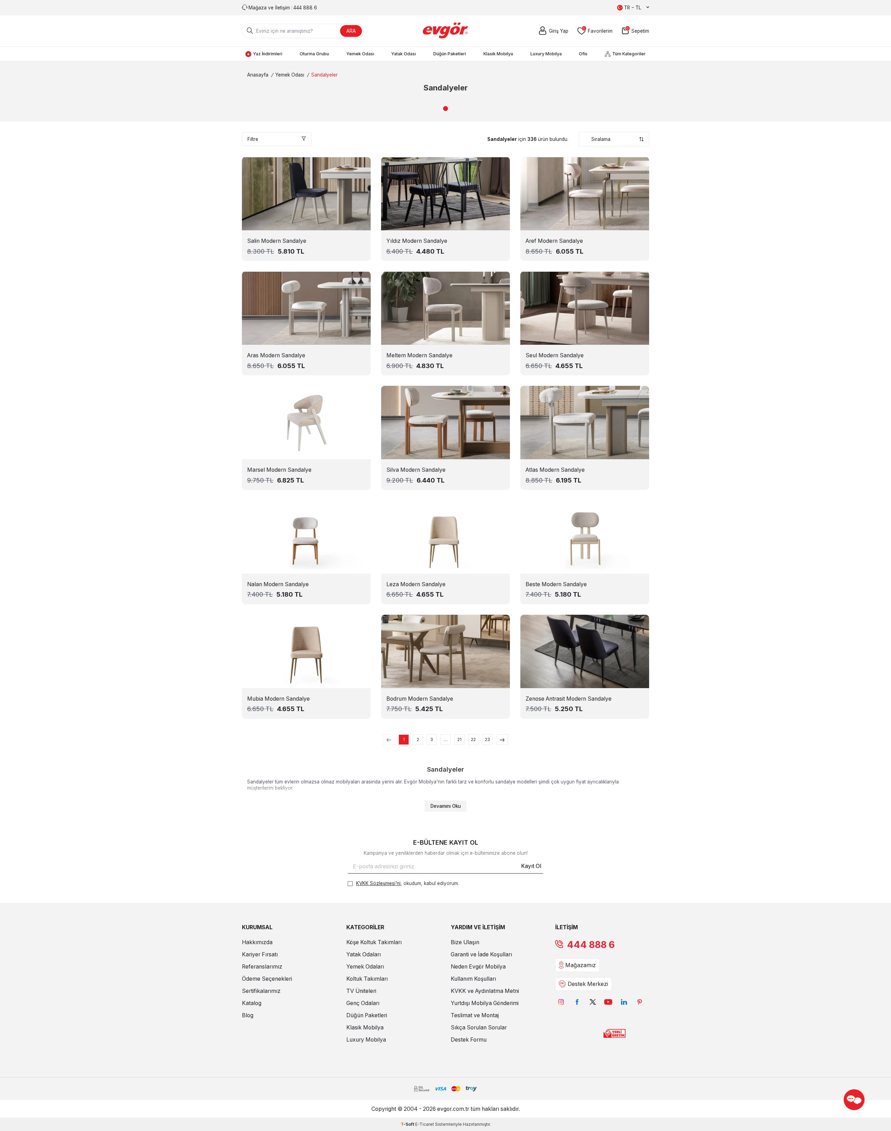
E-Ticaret (424, 1124)
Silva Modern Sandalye (416, 470)
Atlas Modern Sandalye (555, 470)
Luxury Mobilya (546, 53)
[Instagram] (561, 1002)
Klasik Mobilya (498, 53)
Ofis (583, 53)
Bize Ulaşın (465, 942)
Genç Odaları (362, 1003)
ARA (351, 31)
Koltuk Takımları (367, 978)
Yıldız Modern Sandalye (416, 241)
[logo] (446, 31)
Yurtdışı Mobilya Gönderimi (485, 1003)
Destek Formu (469, 1039)
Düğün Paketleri (449, 53)
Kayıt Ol (531, 866)
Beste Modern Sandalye (556, 584)
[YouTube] (608, 1002)
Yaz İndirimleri (267, 53)
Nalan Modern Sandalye (278, 584)
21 (459, 739)
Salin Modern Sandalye (276, 241)
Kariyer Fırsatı (260, 954)
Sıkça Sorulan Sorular (479, 1027)
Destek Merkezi (588, 984)
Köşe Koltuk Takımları (374, 942)
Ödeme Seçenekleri (267, 978)
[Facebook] (577, 1002)
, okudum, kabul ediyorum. (407, 883)
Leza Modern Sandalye (416, 584)
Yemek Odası (360, 53)
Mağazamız (580, 965)
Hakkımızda (257, 942)
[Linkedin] (624, 1002)
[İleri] (502, 739)
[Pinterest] (639, 1002)
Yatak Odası (403, 53)
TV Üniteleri (361, 991)
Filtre (252, 139)
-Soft (408, 1124)
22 (473, 739)
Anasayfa (257, 75)
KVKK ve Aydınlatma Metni (485, 991)
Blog (247, 1015)
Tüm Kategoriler (629, 53)
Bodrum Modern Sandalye (419, 698)
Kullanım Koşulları (473, 978)
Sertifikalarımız (261, 991)
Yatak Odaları (363, 954)
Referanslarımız (262, 966)
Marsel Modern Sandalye (279, 470)
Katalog (251, 1003)
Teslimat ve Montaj (475, 1015)
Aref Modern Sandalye (554, 241)
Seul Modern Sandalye (555, 355)
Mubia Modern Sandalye (278, 698)
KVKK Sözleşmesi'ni (378, 883)
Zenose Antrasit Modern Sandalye (569, 698)
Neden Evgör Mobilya (478, 966)
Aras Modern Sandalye (276, 355)
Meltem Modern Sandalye (419, 355)
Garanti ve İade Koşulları (481, 954)
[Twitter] (592, 1002)
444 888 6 (591, 944)
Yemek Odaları (365, 966)
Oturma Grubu (314, 53)
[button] (445, 108)
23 (487, 739)
